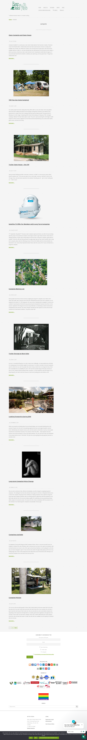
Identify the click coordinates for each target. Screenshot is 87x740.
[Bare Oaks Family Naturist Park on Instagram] (38, 664)
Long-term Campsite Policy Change (21, 481)
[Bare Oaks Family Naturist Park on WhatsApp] (54, 664)
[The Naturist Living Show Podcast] (57, 664)
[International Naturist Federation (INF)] (33, 675)
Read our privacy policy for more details (48, 737)
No (35, 737)
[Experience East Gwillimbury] (43, 682)
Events (58, 7)
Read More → (12, 58)
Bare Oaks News (44, 647)
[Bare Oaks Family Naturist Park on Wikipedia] (38, 668)
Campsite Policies (15, 598)
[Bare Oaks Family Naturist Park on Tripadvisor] (41, 668)
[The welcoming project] (43, 694)
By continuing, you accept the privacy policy (44, 654)
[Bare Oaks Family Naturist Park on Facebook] (33, 664)
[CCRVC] (17, 682)
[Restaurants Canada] (41, 685)
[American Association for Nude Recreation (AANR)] (46, 675)
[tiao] (65, 682)
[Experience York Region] (51, 682)
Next (16, 627)
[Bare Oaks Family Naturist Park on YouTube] (46, 664)
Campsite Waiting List (16, 289)
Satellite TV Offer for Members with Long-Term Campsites (29, 224)
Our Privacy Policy (50, 724)
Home (39, 7)
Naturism (52, 7)
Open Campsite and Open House (20, 35)
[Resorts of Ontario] (35, 682)
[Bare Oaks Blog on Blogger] (30, 664)
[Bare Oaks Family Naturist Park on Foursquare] (43, 668)
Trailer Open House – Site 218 (19, 165)
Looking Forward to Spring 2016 (20, 417)
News (63, 7)
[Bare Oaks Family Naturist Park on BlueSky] (41, 664)
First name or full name (43, 637)
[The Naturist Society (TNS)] (53, 675)
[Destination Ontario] (58, 682)
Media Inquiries (31, 728)
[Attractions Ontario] (26, 682)
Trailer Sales (44, 649)
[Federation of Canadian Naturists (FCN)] (38, 675)
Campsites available (16, 535)
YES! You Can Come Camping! (19, 100)
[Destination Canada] (73, 682)
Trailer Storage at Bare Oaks (19, 354)
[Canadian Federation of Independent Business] (47, 685)
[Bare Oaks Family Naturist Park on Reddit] (52, 664)
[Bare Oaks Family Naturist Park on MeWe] (43, 664)
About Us (45, 7)
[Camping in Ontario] (11, 682)
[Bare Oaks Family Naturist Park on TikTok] (49, 664)
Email (43, 642)
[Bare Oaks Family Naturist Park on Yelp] (46, 668)
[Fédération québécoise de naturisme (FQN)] (41, 675)
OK (30, 737)
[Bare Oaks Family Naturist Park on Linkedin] (49, 668)
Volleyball (44, 652)
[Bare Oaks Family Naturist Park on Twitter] (35, 664)
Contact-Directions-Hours (44, 10)
